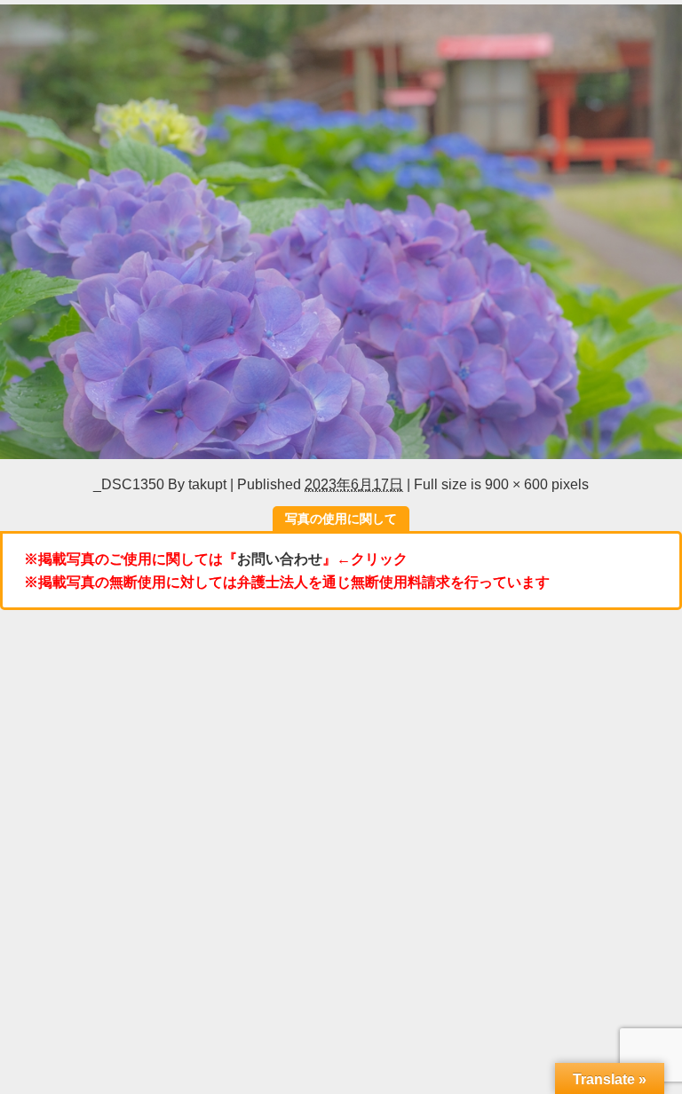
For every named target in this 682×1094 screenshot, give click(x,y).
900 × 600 (516, 484)
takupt (207, 484)
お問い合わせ (279, 558)
